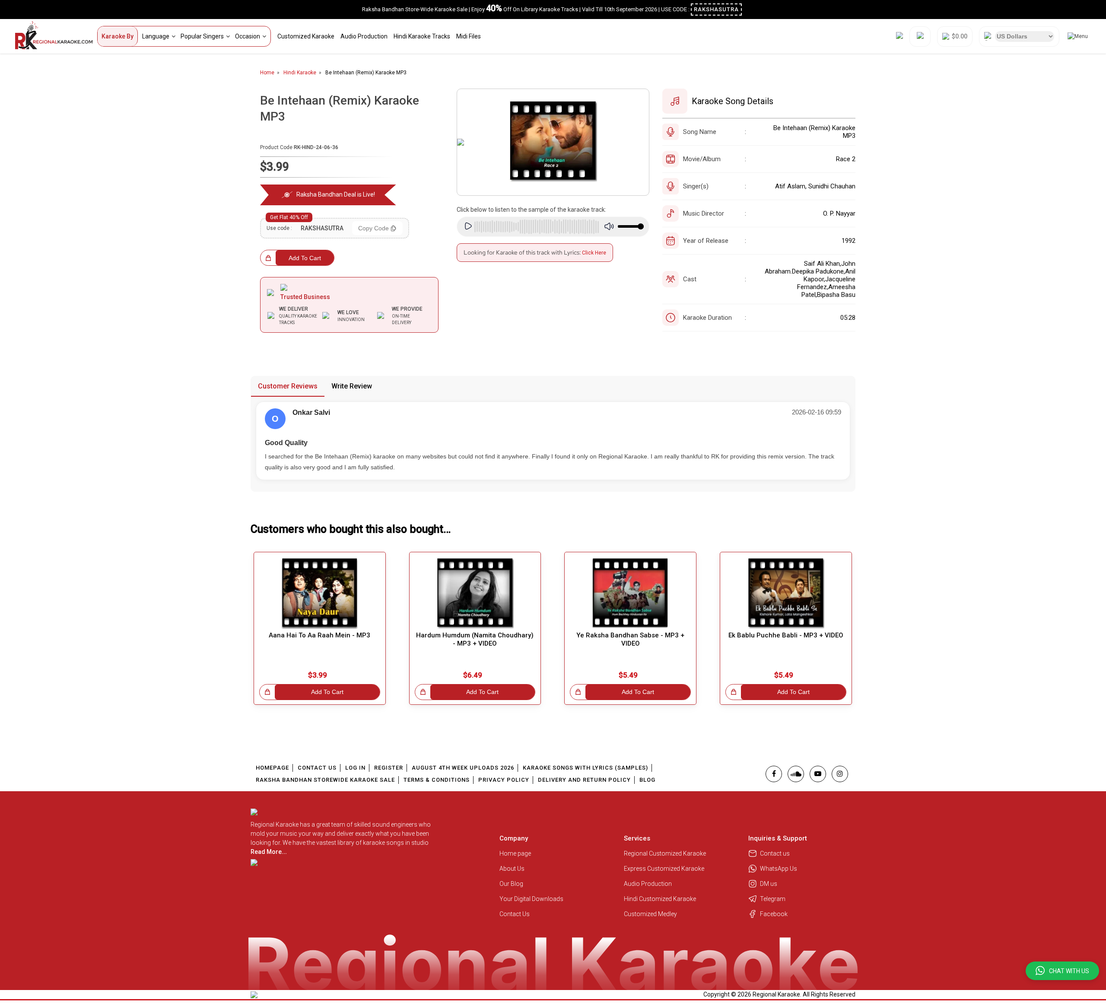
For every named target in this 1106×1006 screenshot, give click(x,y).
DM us (768, 883)
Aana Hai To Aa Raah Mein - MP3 (319, 635)
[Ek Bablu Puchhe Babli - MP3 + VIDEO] (785, 593)
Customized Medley (651, 913)
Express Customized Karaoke (665, 868)
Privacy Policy (503, 780)
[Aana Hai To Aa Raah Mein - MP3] (319, 593)
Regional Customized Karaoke (665, 853)
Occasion (247, 36)
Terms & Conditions (437, 780)
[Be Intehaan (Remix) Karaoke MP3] (553, 142)
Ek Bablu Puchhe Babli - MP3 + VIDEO (785, 635)
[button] (1062, 970)
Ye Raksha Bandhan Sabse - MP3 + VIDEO (630, 639)
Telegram (772, 898)
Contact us (775, 853)
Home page (515, 853)
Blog (647, 780)
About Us (511, 868)
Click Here (594, 253)
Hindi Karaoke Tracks (422, 36)
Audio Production (364, 36)
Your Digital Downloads (531, 898)
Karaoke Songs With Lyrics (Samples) (585, 767)
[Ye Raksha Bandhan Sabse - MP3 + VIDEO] (630, 593)
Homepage (272, 767)
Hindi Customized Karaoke (660, 898)
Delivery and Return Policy (584, 780)
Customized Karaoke (305, 36)
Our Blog (511, 883)
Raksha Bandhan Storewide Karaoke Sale (325, 780)
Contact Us (317, 767)
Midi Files (468, 36)
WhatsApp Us (778, 868)
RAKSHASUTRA (716, 9)
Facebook (774, 913)
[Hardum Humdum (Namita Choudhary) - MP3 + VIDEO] (475, 593)
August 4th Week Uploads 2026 (463, 767)
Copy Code (373, 228)
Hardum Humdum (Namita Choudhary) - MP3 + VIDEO (475, 639)
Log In (355, 767)
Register (388, 767)
